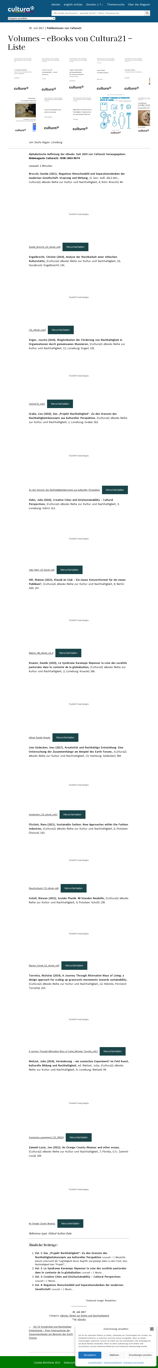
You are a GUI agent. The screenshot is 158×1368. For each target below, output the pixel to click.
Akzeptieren (90, 1355)
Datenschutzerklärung (113, 1362)
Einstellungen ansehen (140, 1355)
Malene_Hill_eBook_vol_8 (41, 653)
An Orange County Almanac (42, 1223)
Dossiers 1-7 (93, 4)
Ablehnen (114, 1355)
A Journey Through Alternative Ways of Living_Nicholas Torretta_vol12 (63, 1051)
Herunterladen (75, 247)
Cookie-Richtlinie (95, 1362)
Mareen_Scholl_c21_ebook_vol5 (44, 965)
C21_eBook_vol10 (37, 330)
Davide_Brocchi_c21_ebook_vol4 (44, 247)
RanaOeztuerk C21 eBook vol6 (43, 888)
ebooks (82, 1319)
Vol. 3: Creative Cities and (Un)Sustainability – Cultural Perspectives (78, 1277)
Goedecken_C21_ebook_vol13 (43, 814)
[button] (151, 1329)
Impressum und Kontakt (133, 1362)
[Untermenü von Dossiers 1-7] (102, 4)
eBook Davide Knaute (39, 737)
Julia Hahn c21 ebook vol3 (41, 569)
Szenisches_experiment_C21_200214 (46, 1137)
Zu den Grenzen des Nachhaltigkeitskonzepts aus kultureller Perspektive (64, 490)
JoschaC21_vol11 (37, 403)
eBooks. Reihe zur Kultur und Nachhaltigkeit (84, 1315)
